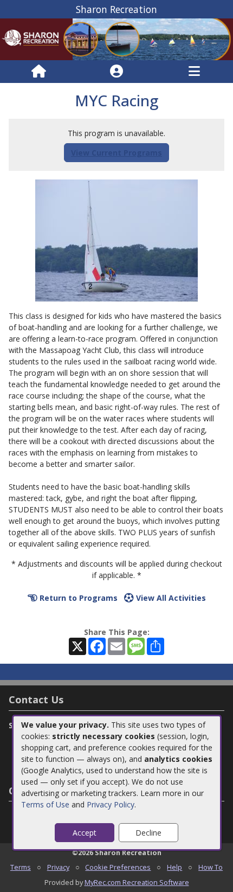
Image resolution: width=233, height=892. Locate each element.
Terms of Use (45, 804)
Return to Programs (77, 598)
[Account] (116, 71)
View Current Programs (116, 152)
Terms (20, 867)
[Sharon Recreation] (116, 39)
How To (210, 867)
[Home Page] (38, 71)
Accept (84, 832)
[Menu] (194, 71)
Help (174, 867)
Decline (148, 832)
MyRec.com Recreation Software (137, 882)
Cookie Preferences (118, 867)
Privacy (58, 867)
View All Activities (170, 598)
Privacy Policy (110, 804)
